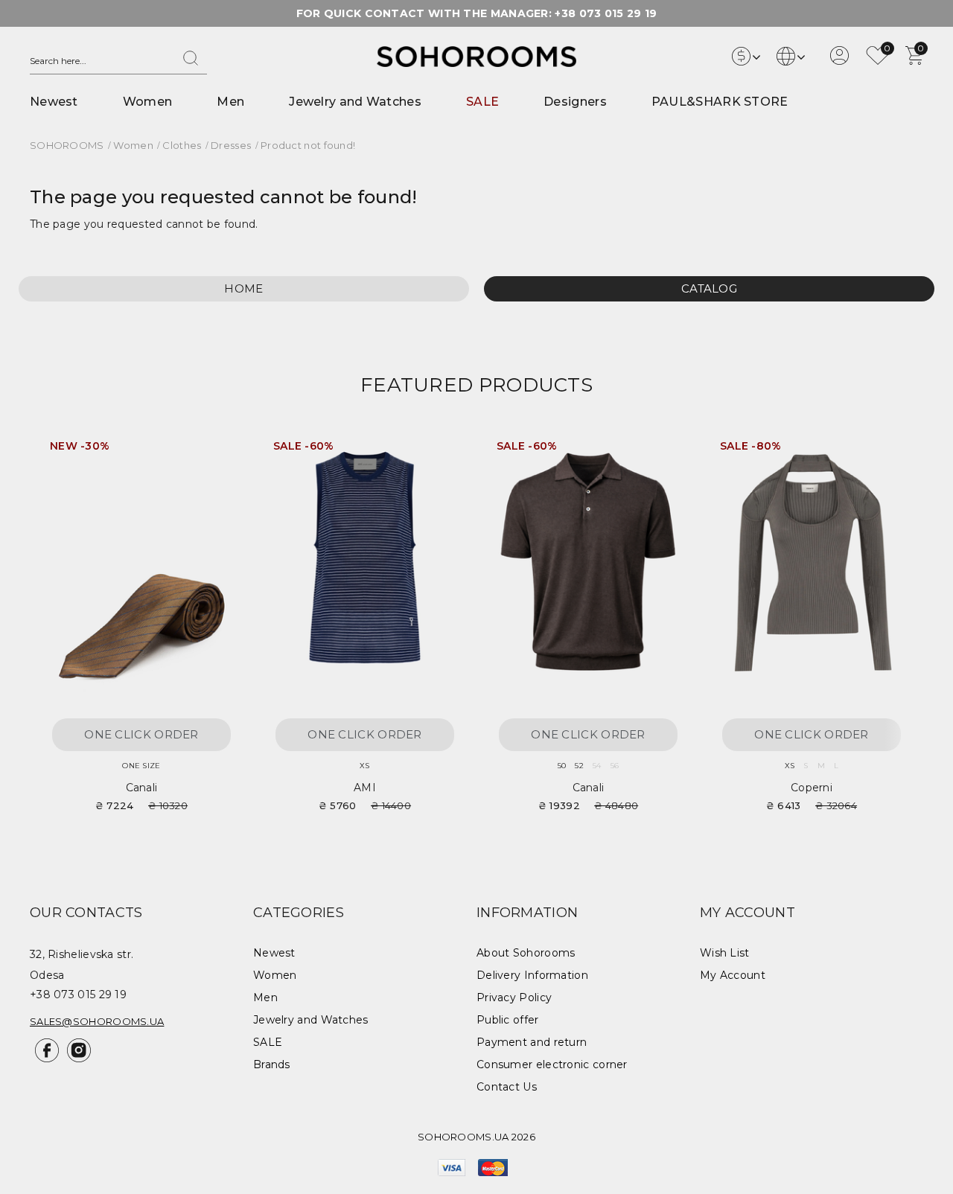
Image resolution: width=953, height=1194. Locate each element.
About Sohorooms (526, 953)
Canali (142, 787)
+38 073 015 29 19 (606, 13)
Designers (575, 102)
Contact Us (506, 1087)
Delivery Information (532, 975)
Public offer (507, 1020)
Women (148, 102)
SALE (482, 102)
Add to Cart (216, 451)
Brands (271, 1064)
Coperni (811, 787)
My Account (732, 975)
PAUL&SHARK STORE (719, 102)
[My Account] (839, 61)
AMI (365, 787)
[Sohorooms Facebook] (46, 1058)
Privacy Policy (514, 997)
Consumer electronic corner (552, 1064)
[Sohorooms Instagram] (76, 1058)
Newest (54, 102)
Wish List (725, 953)
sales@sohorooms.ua (97, 1021)
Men (230, 102)
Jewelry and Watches (355, 102)
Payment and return (531, 1042)
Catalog (709, 288)
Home (243, 288)
